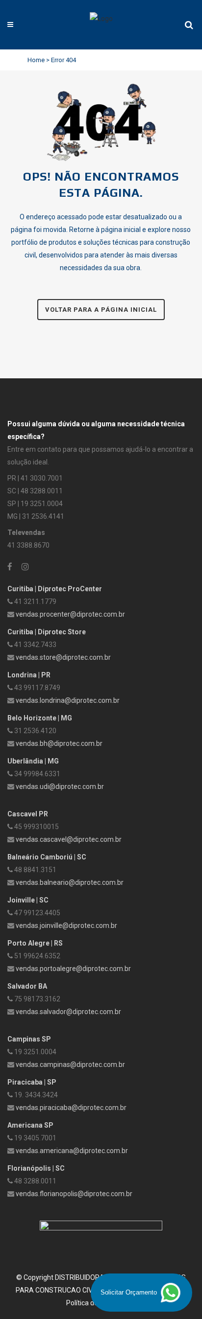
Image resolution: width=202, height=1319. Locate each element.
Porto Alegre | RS (35, 943)
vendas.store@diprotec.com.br (63, 657)
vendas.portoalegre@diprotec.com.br (73, 968)
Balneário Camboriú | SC (46, 857)
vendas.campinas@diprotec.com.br (70, 1064)
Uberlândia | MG (33, 761)
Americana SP (30, 1125)
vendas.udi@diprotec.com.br (60, 786)
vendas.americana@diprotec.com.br (72, 1151)
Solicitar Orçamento (130, 1292)
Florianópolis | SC (36, 1168)
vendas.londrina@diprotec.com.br (68, 700)
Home (36, 60)
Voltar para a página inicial (101, 309)
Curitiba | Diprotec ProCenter (54, 589)
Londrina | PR (28, 675)
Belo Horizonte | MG (39, 718)
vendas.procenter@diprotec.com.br (70, 614)
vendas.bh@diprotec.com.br (59, 743)
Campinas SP (29, 1039)
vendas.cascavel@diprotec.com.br (69, 839)
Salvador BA (27, 986)
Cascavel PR (27, 814)
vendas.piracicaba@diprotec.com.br (71, 1107)
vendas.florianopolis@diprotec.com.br (74, 1194)
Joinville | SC (28, 900)
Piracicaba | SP (31, 1082)
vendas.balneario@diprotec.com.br (70, 882)
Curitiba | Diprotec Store (46, 632)
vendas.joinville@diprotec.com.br (66, 925)
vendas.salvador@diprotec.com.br (68, 1012)
